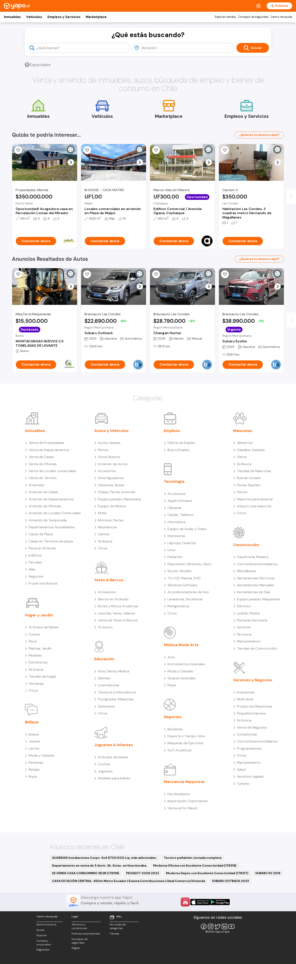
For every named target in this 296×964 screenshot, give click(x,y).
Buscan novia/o (249, 478)
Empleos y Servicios (63, 17)
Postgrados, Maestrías (116, 699)
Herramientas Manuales (255, 585)
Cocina (34, 634)
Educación (104, 659)
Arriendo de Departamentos (51, 499)
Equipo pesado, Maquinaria (119, 499)
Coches (104, 764)
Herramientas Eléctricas (256, 578)
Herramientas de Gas (253, 592)
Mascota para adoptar (255, 499)
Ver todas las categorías (117, 926)
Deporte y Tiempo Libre (186, 736)
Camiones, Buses (111, 485)
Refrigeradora (178, 606)
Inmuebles (12, 17)
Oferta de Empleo (181, 442)
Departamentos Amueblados (52, 527)
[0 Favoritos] (18, 150)
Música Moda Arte (181, 644)
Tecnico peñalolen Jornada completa (192, 858)
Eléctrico (244, 606)
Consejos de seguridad (253, 17)
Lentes (34, 748)
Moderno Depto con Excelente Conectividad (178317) (207, 873)
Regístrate (42, 949)
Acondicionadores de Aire (188, 592)
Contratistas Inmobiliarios (257, 564)
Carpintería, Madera (252, 557)
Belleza (32, 722)
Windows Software (182, 585)
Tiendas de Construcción (257, 648)
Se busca (36, 669)
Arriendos (36, 485)
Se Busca (105, 541)
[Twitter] (217, 926)
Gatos (242, 457)
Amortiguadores (111, 478)
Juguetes (105, 771)
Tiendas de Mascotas (254, 471)
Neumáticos (107, 527)
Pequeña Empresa (251, 713)
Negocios (36, 576)
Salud (241, 769)
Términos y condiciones (79, 926)
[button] (71, 162)
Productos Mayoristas (254, 706)
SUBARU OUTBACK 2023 (230, 881)
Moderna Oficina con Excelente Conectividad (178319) (194, 865)
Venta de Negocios (252, 727)
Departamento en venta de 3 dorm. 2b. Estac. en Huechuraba (99, 865)
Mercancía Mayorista (184, 781)
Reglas (76, 948)
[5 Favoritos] (87, 150)
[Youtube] (231, 926)
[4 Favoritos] (18, 274)
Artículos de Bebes (44, 627)
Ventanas (36, 683)
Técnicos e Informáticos (117, 692)
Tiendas (114, 933)
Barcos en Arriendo (113, 599)
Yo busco (105, 627)
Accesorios (107, 471)
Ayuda (40, 930)
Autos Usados (109, 442)
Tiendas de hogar (42, 676)
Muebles (35, 655)
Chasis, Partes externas (116, 492)
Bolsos (34, 734)
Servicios (244, 627)
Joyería (34, 741)
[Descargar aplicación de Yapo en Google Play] (220, 902)
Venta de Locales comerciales (52, 471)
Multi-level (245, 699)
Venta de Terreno (43, 478)
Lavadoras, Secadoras (185, 599)
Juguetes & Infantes (113, 744)
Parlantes (175, 557)
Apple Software (180, 500)
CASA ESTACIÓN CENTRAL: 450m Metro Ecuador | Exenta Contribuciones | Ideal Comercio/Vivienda (128, 881)
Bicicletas (175, 729)
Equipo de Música (112, 506)
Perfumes (36, 762)
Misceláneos (246, 571)
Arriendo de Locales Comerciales (55, 513)
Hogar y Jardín (39, 615)
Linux (172, 550)
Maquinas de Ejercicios (185, 743)
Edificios (35, 555)
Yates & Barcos (108, 580)
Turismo (243, 783)
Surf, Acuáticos (180, 750)
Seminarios (106, 706)
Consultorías (247, 734)
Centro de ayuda (281, 17)
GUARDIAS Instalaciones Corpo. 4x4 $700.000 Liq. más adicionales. (104, 858)
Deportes (173, 716)
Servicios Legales (250, 776)
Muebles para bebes (114, 778)
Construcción (246, 544)
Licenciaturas (108, 685)
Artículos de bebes (113, 757)
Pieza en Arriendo (42, 548)
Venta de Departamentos (49, 450)
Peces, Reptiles (248, 485)
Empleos (172, 430)
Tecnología (174, 481)
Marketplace (96, 17)
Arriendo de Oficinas (45, 506)
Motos (103, 450)
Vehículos (34, 17)
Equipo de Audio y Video (187, 529)
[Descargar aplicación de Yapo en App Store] (200, 902)
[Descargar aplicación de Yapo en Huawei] (185, 902)
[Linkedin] (224, 926)
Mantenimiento (249, 641)
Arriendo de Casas (43, 492)
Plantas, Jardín (40, 648)
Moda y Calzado (41, 755)
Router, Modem (180, 571)
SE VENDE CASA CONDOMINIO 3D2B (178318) (85, 873)
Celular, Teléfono (181, 514)
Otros (33, 690)
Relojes (34, 769)
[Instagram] (210, 926)
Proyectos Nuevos (43, 583)
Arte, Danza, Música (113, 671)
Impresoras (176, 536)
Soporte (41, 935)
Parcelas (35, 562)
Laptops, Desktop (182, 543)
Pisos (33, 641)
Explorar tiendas (225, 17)
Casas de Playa (41, 534)
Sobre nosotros (46, 924)
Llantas (103, 534)
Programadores (249, 748)
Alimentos (245, 442)
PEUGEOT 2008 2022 (142, 873)
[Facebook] (203, 926)
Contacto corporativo (43, 942)
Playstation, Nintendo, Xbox (189, 564)
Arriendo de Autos (112, 464)
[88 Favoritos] (225, 150)
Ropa (33, 776)
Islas (32, 569)
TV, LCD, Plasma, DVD (184, 578)
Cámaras (175, 508)
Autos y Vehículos (111, 430)
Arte (171, 657)
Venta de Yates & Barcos (118, 620)
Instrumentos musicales (186, 664)
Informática (176, 522)
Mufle (102, 513)
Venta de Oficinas (43, 464)
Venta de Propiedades (46, 442)
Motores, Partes (111, 520)
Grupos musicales (182, 678)
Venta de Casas (41, 457)
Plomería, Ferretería (252, 620)
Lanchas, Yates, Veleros (116, 613)
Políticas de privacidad (86, 933)
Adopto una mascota (254, 506)
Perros (242, 492)
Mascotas (242, 430)
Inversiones (246, 692)
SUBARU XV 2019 (267, 873)
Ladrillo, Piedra (248, 613)
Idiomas (104, 678)
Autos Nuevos (109, 457)
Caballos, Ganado (251, 450)
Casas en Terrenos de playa (51, 541)
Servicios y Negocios (252, 680)
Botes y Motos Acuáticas (118, 606)
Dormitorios (38, 662)
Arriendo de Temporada (48, 520)
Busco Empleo (179, 450)
